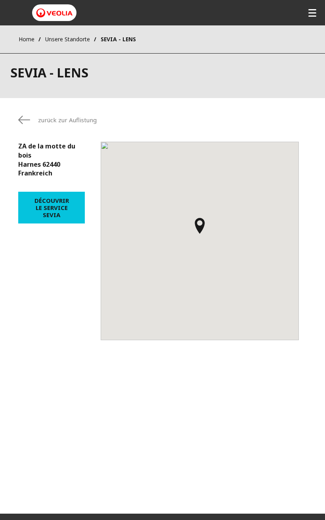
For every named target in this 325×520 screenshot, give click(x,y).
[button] (200, 229)
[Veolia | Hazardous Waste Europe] (54, 12)
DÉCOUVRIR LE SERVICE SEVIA (51, 207)
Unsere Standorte (67, 39)
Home (26, 39)
